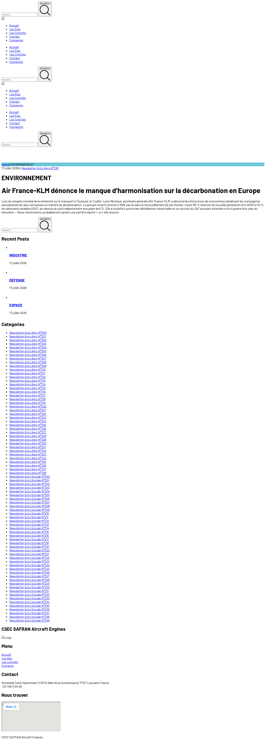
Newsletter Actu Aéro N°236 (27, 465)
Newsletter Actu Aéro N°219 (27, 402)
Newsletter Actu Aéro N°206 (27, 355)
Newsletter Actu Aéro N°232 (27, 450)
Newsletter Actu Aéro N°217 (27, 395)
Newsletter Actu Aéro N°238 (40, 168)
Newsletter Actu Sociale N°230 (29, 587)
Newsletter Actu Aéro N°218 (27, 399)
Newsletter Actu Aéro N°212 (27, 377)
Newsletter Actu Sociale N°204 (29, 491)
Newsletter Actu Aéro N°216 (27, 391)
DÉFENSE (17, 280)
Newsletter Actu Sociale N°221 (29, 554)
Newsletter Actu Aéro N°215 (27, 388)
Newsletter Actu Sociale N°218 (29, 543)
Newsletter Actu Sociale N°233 (29, 598)
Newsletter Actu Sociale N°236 (29, 609)
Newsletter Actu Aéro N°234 (27, 458)
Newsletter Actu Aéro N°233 (27, 454)
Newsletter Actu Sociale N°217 (29, 539)
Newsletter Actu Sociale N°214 (29, 528)
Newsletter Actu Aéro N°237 (27, 469)
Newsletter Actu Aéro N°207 (27, 358)
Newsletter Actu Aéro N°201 (27, 336)
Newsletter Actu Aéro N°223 (27, 417)
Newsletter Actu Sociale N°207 (29, 502)
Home (5, 164)
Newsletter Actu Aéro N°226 (27, 428)
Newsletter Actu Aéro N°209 (27, 366)
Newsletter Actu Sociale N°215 (29, 532)
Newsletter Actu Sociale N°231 (29, 591)
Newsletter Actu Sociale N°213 (29, 524)
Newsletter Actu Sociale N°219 (29, 546)
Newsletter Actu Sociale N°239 (29, 620)
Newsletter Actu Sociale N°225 (29, 569)
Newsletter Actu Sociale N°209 (29, 509)
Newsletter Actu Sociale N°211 (28, 517)
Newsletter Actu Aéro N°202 (27, 340)
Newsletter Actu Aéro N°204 (28, 347)
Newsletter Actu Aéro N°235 (27, 462)
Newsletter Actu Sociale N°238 (29, 616)
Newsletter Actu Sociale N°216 (29, 535)
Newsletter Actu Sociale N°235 (29, 605)
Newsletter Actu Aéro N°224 (27, 421)
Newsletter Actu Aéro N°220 (27, 406)
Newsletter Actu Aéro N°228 (27, 436)
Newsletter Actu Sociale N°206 (29, 498)
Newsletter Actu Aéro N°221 (27, 410)
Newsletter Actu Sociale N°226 (29, 572)
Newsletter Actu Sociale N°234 (29, 602)
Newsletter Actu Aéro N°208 (27, 362)
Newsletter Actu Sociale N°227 (29, 576)
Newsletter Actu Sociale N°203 (29, 487)
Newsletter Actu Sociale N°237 (29, 613)
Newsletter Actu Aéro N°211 (27, 373)
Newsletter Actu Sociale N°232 (29, 594)
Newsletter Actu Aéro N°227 (27, 432)
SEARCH (45, 3)
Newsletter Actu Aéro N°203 (27, 343)
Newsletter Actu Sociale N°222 (29, 557)
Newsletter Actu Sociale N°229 (29, 583)
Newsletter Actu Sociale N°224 (29, 565)
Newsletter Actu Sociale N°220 (29, 550)
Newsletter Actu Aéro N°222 (27, 414)
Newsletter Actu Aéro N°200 (28, 332)
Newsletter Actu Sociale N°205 (29, 495)
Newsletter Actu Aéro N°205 (27, 351)
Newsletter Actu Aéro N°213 (27, 380)
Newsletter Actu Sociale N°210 (29, 513)
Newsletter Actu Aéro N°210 (27, 369)
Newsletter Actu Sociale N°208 (29, 506)
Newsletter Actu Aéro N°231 (27, 447)
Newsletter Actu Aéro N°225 (27, 425)
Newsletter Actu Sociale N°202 (29, 484)
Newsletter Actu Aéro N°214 (27, 384)
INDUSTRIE (18, 255)
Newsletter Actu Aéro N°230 (27, 443)
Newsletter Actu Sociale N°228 (29, 580)
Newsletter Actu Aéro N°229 (27, 439)
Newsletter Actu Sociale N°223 (29, 561)
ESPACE (15, 305)
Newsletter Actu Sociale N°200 (29, 476)
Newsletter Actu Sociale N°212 (29, 521)
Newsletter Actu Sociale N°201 (29, 480)
